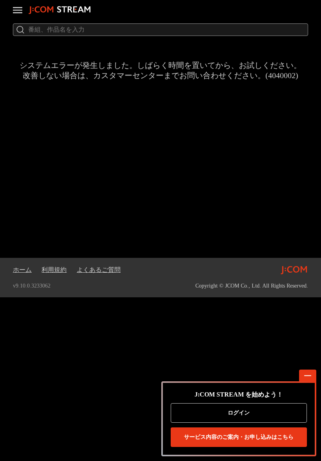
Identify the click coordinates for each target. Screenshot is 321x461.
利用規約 (54, 269)
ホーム (22, 269)
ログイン (239, 413)
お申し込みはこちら (239, 437)
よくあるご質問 (99, 269)
